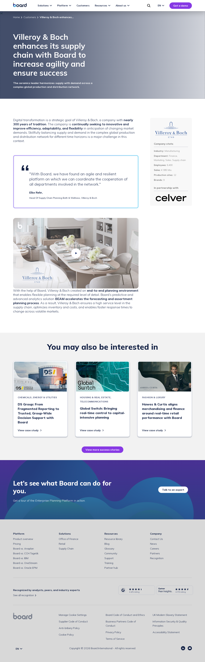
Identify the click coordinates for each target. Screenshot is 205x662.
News (153, 543)
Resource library (113, 539)
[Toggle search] (149, 5)
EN (160, 5)
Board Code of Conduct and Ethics (125, 614)
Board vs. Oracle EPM (25, 567)
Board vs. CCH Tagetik (25, 553)
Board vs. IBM (20, 558)
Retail (62, 543)
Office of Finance (68, 539)
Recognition (157, 558)
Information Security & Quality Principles (170, 623)
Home (16, 17)
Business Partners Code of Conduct (121, 623)
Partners (155, 553)
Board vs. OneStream (25, 563)
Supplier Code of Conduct (73, 621)
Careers (154, 548)
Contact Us (156, 539)
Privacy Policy (113, 632)
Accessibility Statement (166, 632)
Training (108, 563)
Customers (30, 17)
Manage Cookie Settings (73, 614)
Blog (106, 543)
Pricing (17, 543)
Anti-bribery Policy (69, 628)
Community (110, 553)
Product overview (23, 539)
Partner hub (111, 567)
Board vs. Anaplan (23, 548)
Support (109, 558)
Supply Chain (66, 548)
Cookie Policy (66, 634)
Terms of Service (115, 638)
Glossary (109, 548)
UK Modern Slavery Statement (170, 614)
